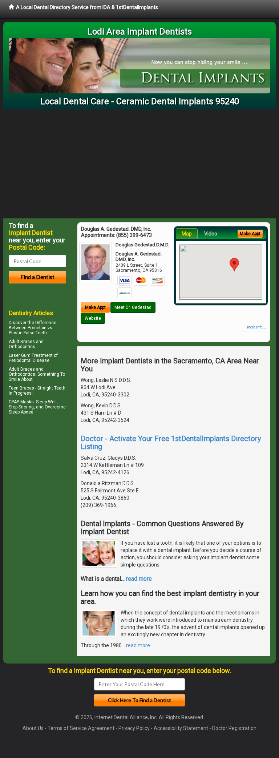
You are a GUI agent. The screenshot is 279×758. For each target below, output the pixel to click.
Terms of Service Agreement (81, 728)
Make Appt (95, 307)
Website (93, 318)
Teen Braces (21, 388)
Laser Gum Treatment (31, 355)
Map (187, 234)
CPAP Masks (21, 401)
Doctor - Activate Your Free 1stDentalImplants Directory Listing (171, 442)
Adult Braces (22, 341)
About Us (33, 728)
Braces (27, 369)
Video (210, 234)
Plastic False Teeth (28, 332)
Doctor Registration (234, 728)
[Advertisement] (139, 164)
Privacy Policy (134, 728)
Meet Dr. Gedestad (132, 307)
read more (139, 578)
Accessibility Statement (181, 728)
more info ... (256, 327)
